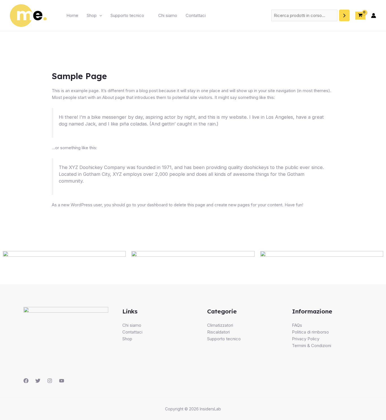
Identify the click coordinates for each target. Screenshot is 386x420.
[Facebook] (26, 380)
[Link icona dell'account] (373, 15)
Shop (92, 15)
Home (72, 15)
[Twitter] (37, 380)
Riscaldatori (218, 332)
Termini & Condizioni (311, 345)
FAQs (297, 325)
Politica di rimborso (310, 332)
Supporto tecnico (127, 15)
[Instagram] (49, 380)
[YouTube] (61, 380)
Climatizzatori (220, 325)
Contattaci (196, 15)
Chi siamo (167, 15)
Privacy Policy (305, 338)
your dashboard (152, 204)
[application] (99, 15)
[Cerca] (344, 15)
